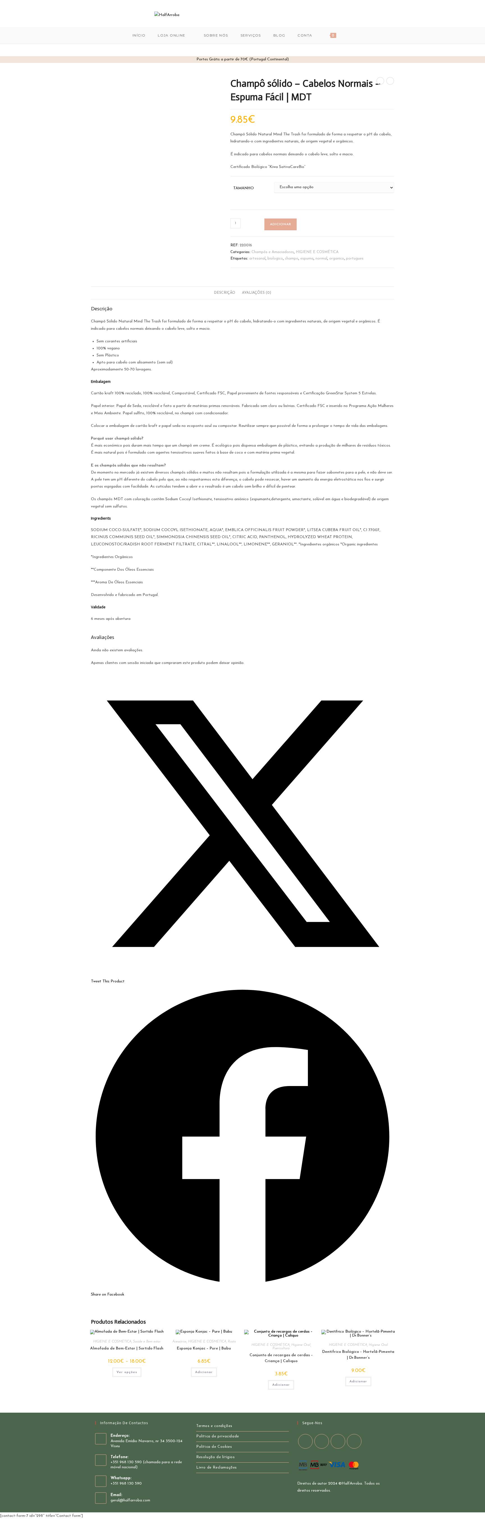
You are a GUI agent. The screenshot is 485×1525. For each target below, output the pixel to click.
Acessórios (179, 1341)
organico (336, 258)
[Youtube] (329, 15)
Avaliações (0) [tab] (256, 293)
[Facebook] (307, 15)
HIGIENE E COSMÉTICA (317, 252)
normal (321, 258)
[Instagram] (322, 15)
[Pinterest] (314, 15)
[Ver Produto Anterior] (380, 81)
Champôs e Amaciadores (272, 252)
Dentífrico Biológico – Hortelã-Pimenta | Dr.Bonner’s (358, 1355)
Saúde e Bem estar (147, 1341)
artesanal (257, 258)
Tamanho (243, 188)
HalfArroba (352, 1483)
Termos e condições (214, 1426)
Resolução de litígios (215, 1457)
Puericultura (281, 1348)
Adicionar (280, 224)
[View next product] (390, 81)
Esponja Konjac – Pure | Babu (204, 1348)
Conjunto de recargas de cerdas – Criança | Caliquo (281, 1358)
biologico (275, 258)
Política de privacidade (217, 1436)
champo (291, 258)
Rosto (232, 1341)
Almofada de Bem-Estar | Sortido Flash (126, 1348)
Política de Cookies (214, 1447)
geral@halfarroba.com (130, 1500)
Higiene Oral (300, 1345)
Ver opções (126, 1372)
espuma (307, 258)
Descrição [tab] (224, 293)
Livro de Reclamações (216, 1467)
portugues (354, 258)
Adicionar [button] (204, 1372)
